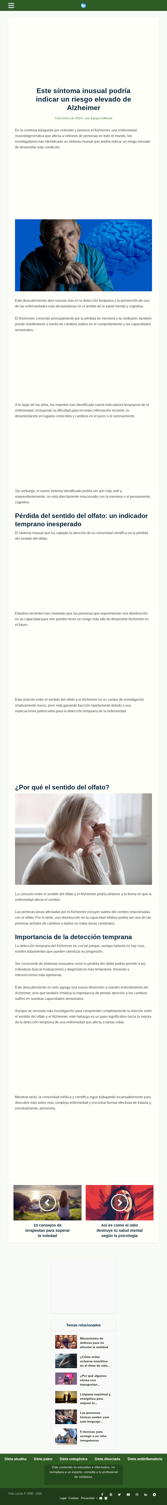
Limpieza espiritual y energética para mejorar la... (95, 1399)
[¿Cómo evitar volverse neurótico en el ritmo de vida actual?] (67, 1361)
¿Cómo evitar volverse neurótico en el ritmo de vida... (95, 1361)
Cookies (73, 1498)
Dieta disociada (107, 1459)
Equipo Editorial (101, 118)
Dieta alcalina (16, 1459)
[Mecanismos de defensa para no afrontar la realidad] (67, 1342)
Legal (63, 1498)
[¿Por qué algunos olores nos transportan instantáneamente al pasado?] (67, 1379)
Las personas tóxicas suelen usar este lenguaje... (94, 1417)
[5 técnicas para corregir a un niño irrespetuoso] (67, 1436)
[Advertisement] (83, 49)
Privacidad (87, 1498)
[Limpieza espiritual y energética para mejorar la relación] (67, 1397)
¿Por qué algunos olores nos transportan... (93, 1380)
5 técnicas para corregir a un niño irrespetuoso (93, 1436)
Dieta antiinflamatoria (145, 1459)
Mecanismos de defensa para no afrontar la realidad (94, 1343)
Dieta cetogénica (73, 1459)
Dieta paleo (43, 1459)
